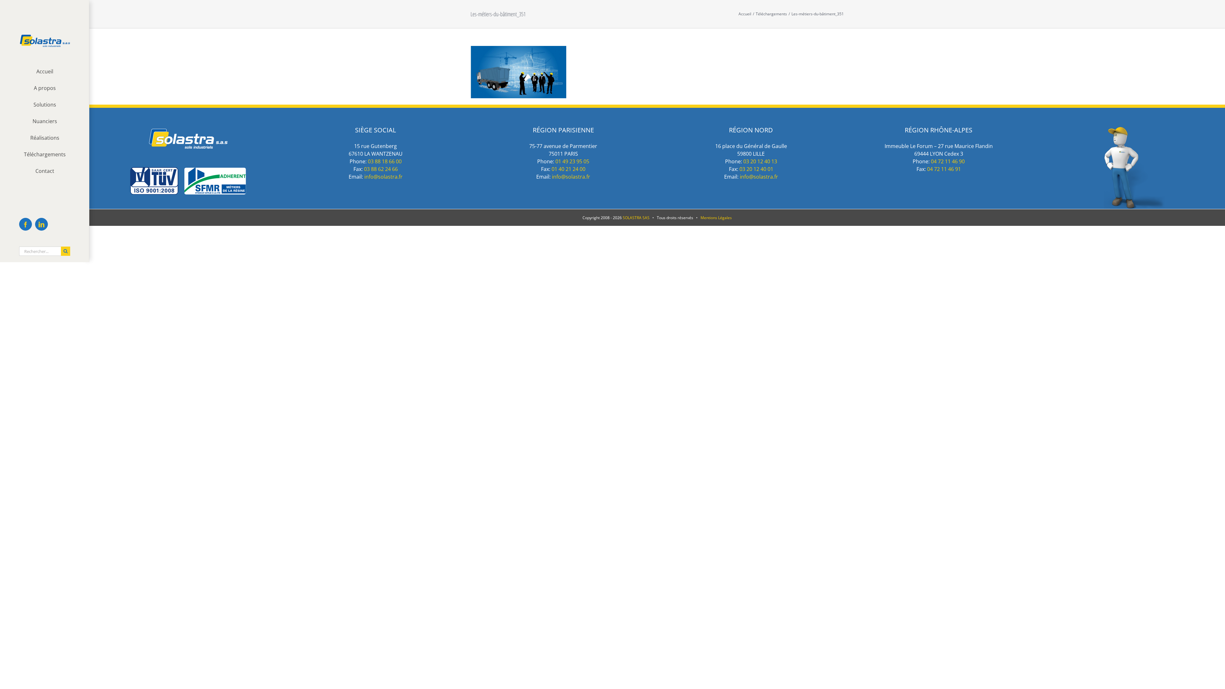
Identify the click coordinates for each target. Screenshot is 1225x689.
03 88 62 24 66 (381, 169)
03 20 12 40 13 (760, 161)
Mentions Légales (716, 217)
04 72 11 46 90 (948, 161)
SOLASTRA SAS (636, 217)
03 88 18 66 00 (385, 161)
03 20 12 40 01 (756, 169)
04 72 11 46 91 (944, 169)
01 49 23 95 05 (572, 161)
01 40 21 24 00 (568, 169)
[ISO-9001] (188, 170)
